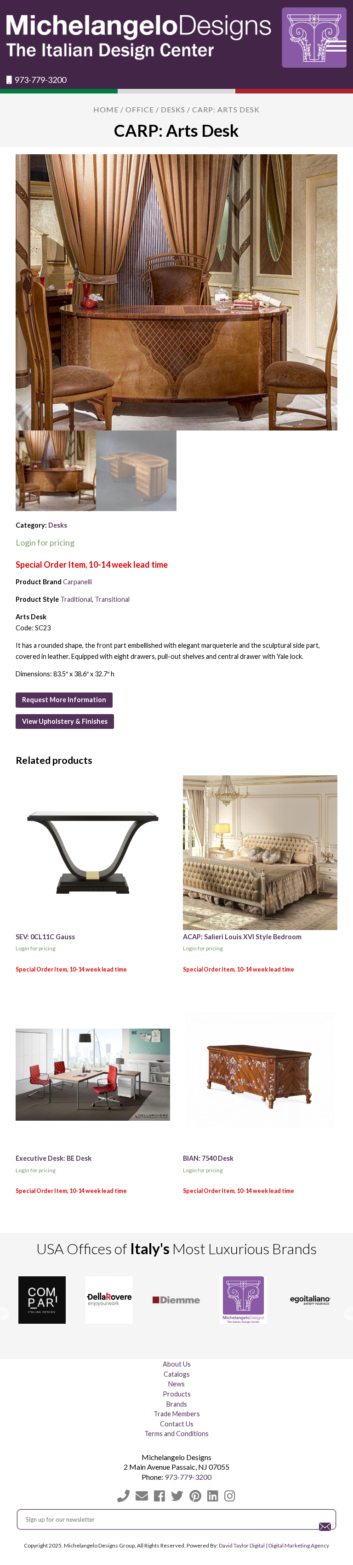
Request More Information (64, 700)
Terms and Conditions (176, 1433)
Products (177, 1394)
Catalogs (177, 1374)
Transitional (112, 599)
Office (139, 109)
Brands (176, 1404)
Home (106, 109)
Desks (173, 109)
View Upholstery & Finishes (65, 721)
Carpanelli (77, 582)
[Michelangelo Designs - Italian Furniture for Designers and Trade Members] (176, 37)
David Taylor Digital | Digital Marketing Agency (274, 1545)
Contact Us (177, 1424)
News (176, 1384)
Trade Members (177, 1414)
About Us (177, 1364)
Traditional (76, 599)
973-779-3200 (39, 80)
